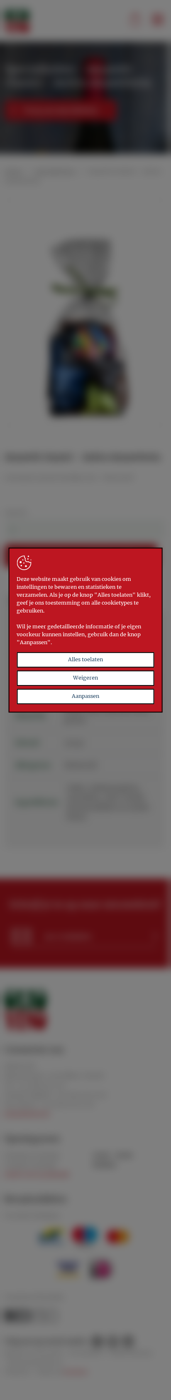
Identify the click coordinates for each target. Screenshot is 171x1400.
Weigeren (85, 678)
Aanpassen (85, 696)
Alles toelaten (85, 660)
